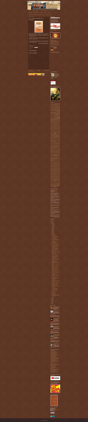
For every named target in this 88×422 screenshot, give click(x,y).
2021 (51, 298)
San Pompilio (54, 152)
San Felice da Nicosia (53, 127)
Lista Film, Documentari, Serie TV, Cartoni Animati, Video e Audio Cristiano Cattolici (55, 41)
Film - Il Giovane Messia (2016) (55, 254)
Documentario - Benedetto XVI (55, 288)
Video (54, 186)
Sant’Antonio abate (54, 162)
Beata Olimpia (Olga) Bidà (54, 242)
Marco (38, 10)
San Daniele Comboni (56, 125)
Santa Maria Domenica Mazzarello (56, 175)
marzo (52, 232)
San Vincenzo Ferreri (53, 157)
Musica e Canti (48, 14)
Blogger (47, 420)
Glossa (54, 112)
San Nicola (54, 148)
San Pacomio (57, 148)
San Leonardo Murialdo (53, 143)
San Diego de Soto (53, 279)
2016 (51, 303)
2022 (51, 297)
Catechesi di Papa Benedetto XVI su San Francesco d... (55, 251)
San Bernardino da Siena (54, 120)
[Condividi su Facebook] (36, 47)
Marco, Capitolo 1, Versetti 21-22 (55, 275)
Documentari (56, 110)
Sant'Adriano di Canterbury (57, 157)
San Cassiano (57, 122)
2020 (51, 299)
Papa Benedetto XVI (56, 115)
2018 (51, 301)
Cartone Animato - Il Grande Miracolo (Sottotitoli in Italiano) (56, 326)
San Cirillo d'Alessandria (54, 123)
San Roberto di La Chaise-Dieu (53, 153)
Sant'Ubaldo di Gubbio (54, 167)
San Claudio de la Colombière (55, 124)
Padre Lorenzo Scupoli (53, 114)
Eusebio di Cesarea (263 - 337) (54, 360)
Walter (53, 207)
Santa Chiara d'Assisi (53, 170)
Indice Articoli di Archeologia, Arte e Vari (54, 44)
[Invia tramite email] (34, 47)
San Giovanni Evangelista (56, 135)
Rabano (55, 118)
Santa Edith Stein (56, 170)
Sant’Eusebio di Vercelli (58, 164)
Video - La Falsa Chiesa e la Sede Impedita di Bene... (55, 294)
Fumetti (51, 112)
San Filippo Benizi (56, 127)
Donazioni (49, 12)
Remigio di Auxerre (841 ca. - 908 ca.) (54, 371)
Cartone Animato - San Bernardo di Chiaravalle (56, 73)
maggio (52, 230)
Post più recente (30, 70)
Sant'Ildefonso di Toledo (56, 166)
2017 (51, 302)
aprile (52, 231)
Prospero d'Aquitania (52, 118)
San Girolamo (54, 137)
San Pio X (54, 151)
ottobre (52, 225)
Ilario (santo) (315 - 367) (53, 365)
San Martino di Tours (54, 147)
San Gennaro (53, 130)
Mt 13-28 (34, 10)
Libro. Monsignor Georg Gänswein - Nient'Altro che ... (55, 285)
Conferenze (52, 109)
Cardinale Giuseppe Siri (56, 108)
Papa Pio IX (57, 116)
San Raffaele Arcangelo (57, 152)
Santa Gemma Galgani (56, 172)
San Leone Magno (58, 143)
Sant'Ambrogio (52, 160)
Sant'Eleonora (54, 164)
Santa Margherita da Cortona (55, 174)
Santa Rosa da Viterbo (56, 177)
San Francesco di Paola (53, 128)
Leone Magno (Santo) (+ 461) (53, 367)
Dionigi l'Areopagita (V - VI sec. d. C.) (54, 359)
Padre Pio (56, 114)
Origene (59, 113)
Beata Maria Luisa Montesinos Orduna (55, 244)
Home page (30, 12)
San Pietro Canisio (54, 150)
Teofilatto (55, 180)
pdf (31, 48)
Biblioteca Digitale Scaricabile (53, 40)
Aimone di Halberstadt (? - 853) (54, 352)
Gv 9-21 (52, 10)
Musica (56, 113)
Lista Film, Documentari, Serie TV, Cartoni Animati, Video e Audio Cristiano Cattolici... (56, 319)
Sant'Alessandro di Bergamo (56, 159)
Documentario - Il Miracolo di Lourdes (55, 276)
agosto (52, 227)
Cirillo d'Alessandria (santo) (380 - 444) (54, 357)
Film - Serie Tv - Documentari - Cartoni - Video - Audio (37, 14)
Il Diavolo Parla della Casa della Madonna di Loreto (55, 261)
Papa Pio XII (54, 117)
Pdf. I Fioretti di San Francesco (55, 289)
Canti (55, 107)
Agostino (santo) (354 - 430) (53, 351)
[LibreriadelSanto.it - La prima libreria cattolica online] (53, 413)
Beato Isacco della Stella (55, 106)
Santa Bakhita (58, 167)
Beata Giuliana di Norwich (56, 105)
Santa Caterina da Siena (56, 169)
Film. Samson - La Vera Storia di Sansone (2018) (55, 241)
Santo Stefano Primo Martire (55, 179)
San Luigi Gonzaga (56, 145)
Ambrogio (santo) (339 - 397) (53, 353)
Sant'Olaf (51, 167)
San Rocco (57, 153)
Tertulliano (58, 180)
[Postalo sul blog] (35, 47)
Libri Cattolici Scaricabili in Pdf (56, 306)
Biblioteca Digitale (36, 12)
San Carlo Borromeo (53, 122)
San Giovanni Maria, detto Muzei (55, 245)
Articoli (45, 12)
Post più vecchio (47, 70)
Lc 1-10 (41, 10)
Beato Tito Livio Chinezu (54, 277)
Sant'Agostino (53, 158)
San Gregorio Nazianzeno (58, 140)
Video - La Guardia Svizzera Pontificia (55, 286)
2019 (51, 300)
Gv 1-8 (48, 10)
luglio (52, 228)
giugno (52, 229)
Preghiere (41, 12)
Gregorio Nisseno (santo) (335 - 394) (54, 364)
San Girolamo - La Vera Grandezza (55, 255)
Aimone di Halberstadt (52, 103)
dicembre (53, 223)
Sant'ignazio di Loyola (53, 165)
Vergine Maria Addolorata (54, 182)
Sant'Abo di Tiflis (53, 291)
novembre (53, 224)
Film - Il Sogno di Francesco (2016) (55, 243)
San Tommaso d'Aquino (53, 155)
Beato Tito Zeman (53, 287)
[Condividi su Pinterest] (37, 47)
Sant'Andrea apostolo (57, 160)
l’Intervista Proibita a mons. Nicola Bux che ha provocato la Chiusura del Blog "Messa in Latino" (56, 335)
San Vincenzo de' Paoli (57, 156)
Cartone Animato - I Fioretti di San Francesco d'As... (55, 246)
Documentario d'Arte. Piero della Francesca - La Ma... (55, 256)
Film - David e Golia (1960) (54, 290)
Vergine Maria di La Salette (53, 185)
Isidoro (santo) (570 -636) (53, 366)
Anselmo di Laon (57, 103)
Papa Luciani (54, 116)
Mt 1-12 (30, 10)
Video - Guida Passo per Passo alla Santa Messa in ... (55, 274)
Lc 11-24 (45, 10)
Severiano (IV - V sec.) (53, 372)
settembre (53, 226)
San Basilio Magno (56, 119)
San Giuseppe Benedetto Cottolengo (56, 138)
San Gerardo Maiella (56, 130)
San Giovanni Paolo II (57, 136)
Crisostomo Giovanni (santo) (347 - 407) (54, 358)
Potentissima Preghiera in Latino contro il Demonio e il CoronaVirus (56, 344)
